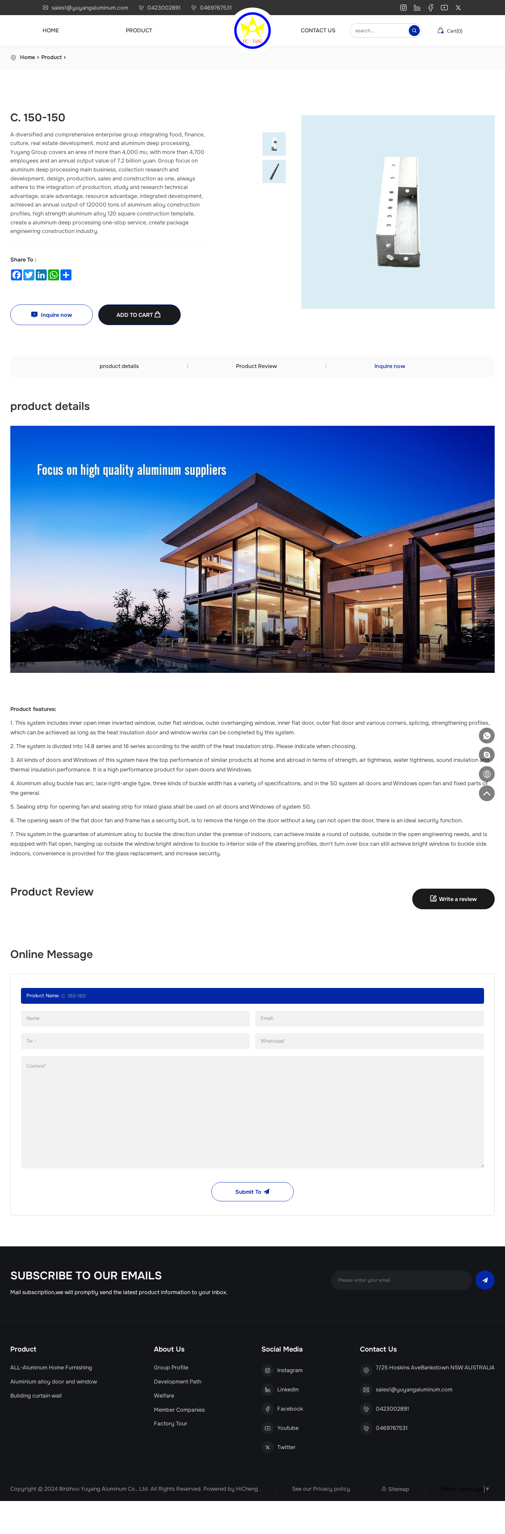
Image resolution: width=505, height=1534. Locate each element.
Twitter (286, 1447)
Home (51, 30)
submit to (248, 1192)
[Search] (414, 30)
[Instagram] (403, 9)
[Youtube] (444, 9)
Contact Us (318, 30)
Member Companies (179, 1410)
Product (139, 30)
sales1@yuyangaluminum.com (90, 8)
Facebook (290, 1408)
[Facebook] (431, 9)
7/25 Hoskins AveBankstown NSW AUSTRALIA (435, 1367)
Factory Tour (170, 1423)
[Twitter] (458, 9)
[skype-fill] (487, 755)
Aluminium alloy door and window (53, 1381)
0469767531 (216, 8)
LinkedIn (288, 1389)
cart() (454, 31)
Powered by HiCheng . (232, 1489)
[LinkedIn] (417, 9)
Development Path (177, 1381)
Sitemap (398, 1489)
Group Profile (171, 1367)
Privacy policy (331, 1489)
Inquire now (56, 315)
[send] (485, 1280)
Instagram (290, 1370)
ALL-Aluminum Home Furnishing (51, 1367)
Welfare (164, 1395)
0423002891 (164, 8)
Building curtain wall (36, 1395)
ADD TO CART (135, 315)
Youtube (288, 1428)
